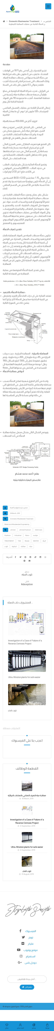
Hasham (7, 535)
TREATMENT (9, 541)
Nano (27, 535)
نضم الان (28, 987)
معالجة (23, 546)
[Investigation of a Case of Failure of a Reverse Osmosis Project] (27, 810)
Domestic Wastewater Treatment (21, 519)
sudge (35, 535)
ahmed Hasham (25, 530)
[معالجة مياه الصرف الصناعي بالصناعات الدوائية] (27, 785)
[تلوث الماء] (27, 861)
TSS (19, 541)
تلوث (6, 546)
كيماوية (14, 546)
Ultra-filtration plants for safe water (27, 847)
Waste (27, 541)
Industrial (18, 535)
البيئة (44, 541)
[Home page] (4, 21)
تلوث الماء (27, 871)
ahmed (12, 530)
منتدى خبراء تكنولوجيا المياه (19, 508)
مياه (30, 546)
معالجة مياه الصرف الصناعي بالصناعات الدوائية (27, 795)
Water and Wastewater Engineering (16, 524)
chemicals (38, 530)
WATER (36, 541)
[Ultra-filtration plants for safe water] (27, 837)
